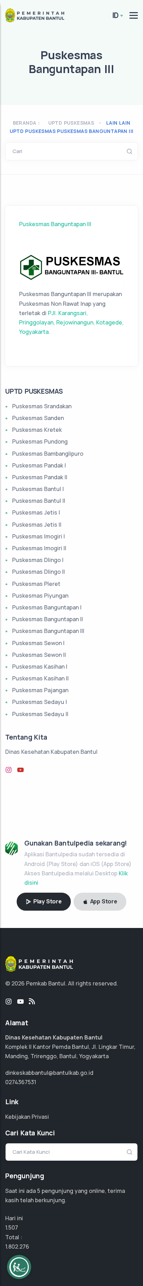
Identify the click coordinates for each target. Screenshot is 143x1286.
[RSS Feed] (32, 1001)
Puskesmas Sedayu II (40, 714)
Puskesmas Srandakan (42, 406)
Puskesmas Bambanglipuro (47, 453)
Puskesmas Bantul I (38, 489)
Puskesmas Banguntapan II (47, 619)
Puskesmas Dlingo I (38, 560)
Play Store (47, 901)
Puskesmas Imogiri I (38, 536)
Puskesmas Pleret (36, 584)
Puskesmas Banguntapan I (47, 607)
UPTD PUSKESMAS (71, 122)
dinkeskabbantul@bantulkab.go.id (49, 1073)
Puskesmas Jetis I (36, 512)
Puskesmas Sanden (38, 418)
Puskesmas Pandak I (39, 465)
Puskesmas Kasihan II (40, 678)
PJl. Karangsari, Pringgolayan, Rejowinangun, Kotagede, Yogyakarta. (71, 322)
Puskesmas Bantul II (38, 500)
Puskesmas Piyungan (40, 595)
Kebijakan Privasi (27, 1116)
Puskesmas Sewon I (38, 643)
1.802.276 (17, 1246)
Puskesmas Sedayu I (39, 702)
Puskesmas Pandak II (39, 477)
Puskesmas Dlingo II (38, 571)
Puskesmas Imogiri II (39, 548)
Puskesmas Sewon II (39, 655)
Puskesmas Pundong (40, 441)
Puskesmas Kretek (37, 430)
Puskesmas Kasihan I (39, 666)
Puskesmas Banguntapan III (55, 224)
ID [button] (115, 15)
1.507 (11, 1227)
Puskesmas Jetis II (36, 524)
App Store (103, 901)
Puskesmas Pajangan (40, 690)
